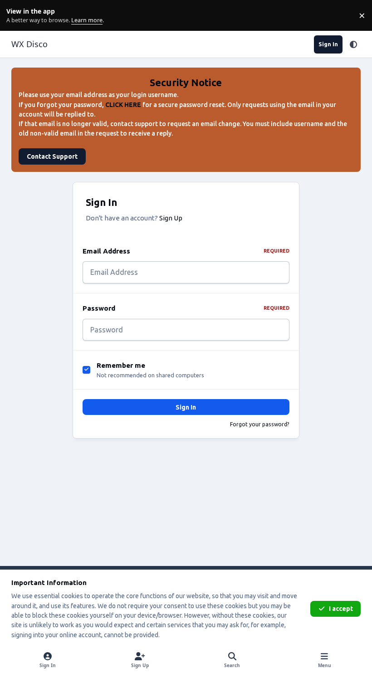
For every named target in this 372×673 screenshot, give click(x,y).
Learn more (17, 15)
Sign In (186, 407)
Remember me (121, 365)
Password (186, 308)
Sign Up (170, 218)
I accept (341, 608)
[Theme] (353, 44)
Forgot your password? (259, 424)
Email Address (186, 251)
